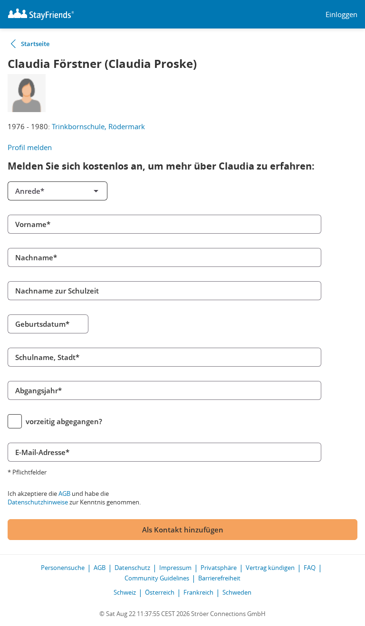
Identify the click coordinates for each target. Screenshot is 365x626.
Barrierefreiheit (219, 578)
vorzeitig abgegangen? (64, 421)
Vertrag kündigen (270, 567)
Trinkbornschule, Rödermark (98, 126)
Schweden (236, 592)
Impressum (175, 567)
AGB (64, 493)
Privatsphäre (219, 567)
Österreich (159, 592)
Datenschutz (132, 567)
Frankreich (198, 592)
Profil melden (30, 147)
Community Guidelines (157, 578)
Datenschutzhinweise (38, 502)
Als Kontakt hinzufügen (182, 529)
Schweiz (125, 592)
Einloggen (341, 14)
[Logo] (41, 14)
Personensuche (63, 567)
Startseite (35, 43)
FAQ (310, 567)
